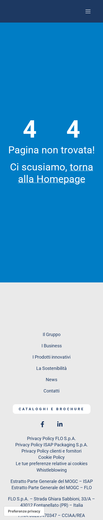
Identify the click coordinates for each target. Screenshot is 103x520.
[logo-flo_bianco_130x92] (51, 7)
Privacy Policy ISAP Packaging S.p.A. (51, 444)
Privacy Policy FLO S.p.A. (51, 438)
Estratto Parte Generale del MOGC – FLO (52, 487)
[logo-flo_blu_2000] (52, 292)
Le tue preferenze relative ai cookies (52, 463)
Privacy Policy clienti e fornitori (52, 451)
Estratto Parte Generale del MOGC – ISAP (51, 481)
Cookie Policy (51, 457)
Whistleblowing (51, 470)
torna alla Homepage (55, 173)
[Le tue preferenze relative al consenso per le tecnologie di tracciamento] (24, 511)
